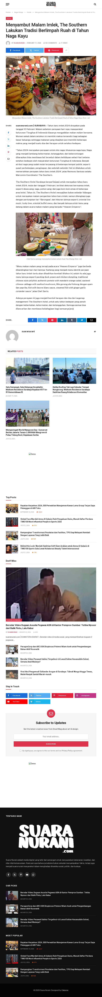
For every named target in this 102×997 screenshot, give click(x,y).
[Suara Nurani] (51, 4)
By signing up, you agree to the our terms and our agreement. (52, 751)
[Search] (94, 4)
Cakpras (65, 990)
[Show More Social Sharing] (66, 50)
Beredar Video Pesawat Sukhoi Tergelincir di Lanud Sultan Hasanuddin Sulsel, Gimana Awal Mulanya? (54, 660)
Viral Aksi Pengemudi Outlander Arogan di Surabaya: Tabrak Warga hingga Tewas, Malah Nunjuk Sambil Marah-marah (56, 673)
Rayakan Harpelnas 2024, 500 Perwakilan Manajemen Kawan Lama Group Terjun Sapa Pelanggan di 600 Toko (57, 507)
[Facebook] (8, 132)
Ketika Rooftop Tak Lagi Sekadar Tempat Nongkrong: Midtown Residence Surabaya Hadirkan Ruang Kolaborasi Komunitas (71, 389)
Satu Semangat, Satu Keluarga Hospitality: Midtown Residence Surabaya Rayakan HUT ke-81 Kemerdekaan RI (26, 389)
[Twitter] (8, 139)
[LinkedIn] (8, 145)
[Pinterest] (8, 152)
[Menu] (7, 4)
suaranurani (19, 43)
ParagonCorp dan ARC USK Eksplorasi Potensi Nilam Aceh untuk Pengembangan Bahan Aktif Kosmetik (55, 648)
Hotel (9, 18)
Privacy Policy (67, 751)
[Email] (8, 158)
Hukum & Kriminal (14, 620)
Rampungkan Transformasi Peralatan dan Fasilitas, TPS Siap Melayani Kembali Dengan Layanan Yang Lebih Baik (55, 533)
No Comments (51, 43)
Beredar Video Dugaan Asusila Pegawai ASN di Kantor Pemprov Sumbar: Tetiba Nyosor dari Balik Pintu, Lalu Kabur (51, 626)
